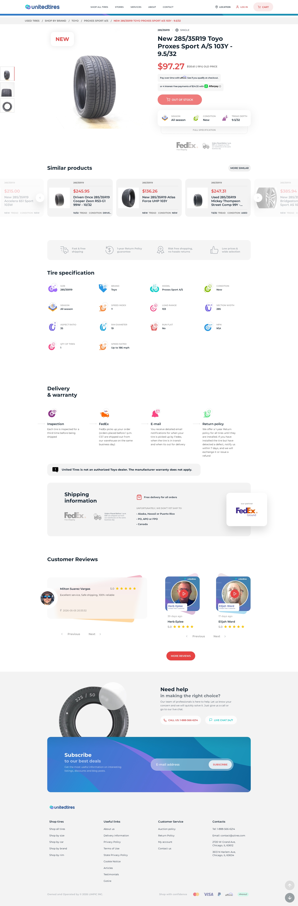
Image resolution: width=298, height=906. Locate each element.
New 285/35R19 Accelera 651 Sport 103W (18, 201)
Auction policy (167, 829)
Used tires (32, 20)
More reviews (181, 655)
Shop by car (56, 841)
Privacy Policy (112, 841)
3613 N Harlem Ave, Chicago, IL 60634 (224, 853)
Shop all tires (57, 829)
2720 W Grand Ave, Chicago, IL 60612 (223, 843)
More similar (239, 168)
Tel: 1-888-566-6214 (223, 829)
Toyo (75, 20)
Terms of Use (111, 848)
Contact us (164, 848)
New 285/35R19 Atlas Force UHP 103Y (158, 199)
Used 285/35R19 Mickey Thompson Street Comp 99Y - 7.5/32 (225, 201)
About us (109, 829)
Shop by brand (56, 20)
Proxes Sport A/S (96, 20)
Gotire (107, 881)
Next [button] (92, 634)
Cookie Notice (112, 861)
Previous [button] (73, 634)
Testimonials (111, 874)
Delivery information (116, 835)
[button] (258, 197)
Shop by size (56, 835)
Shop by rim (56, 855)
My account (165, 841)
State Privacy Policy (116, 855)
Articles (108, 868)
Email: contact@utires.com (228, 835)
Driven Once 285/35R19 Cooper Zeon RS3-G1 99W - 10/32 (91, 201)
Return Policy (166, 835)
